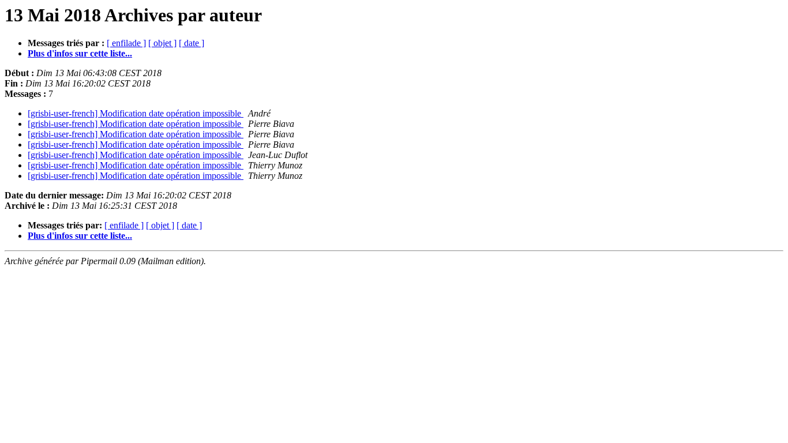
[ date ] (191, 43)
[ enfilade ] (126, 43)
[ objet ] (162, 43)
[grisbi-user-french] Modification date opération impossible (135, 113)
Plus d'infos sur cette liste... (80, 53)
